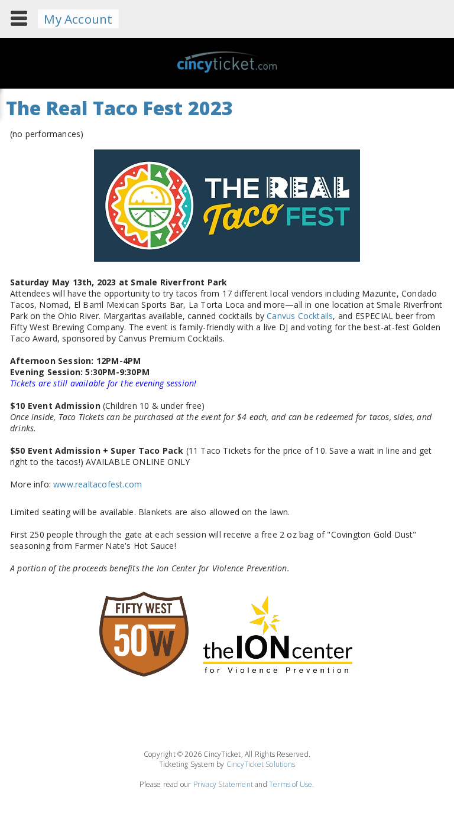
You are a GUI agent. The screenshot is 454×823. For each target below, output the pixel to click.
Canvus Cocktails (300, 315)
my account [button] (78, 19)
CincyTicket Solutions (260, 764)
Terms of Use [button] (290, 784)
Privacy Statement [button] (223, 784)
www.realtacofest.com (97, 484)
